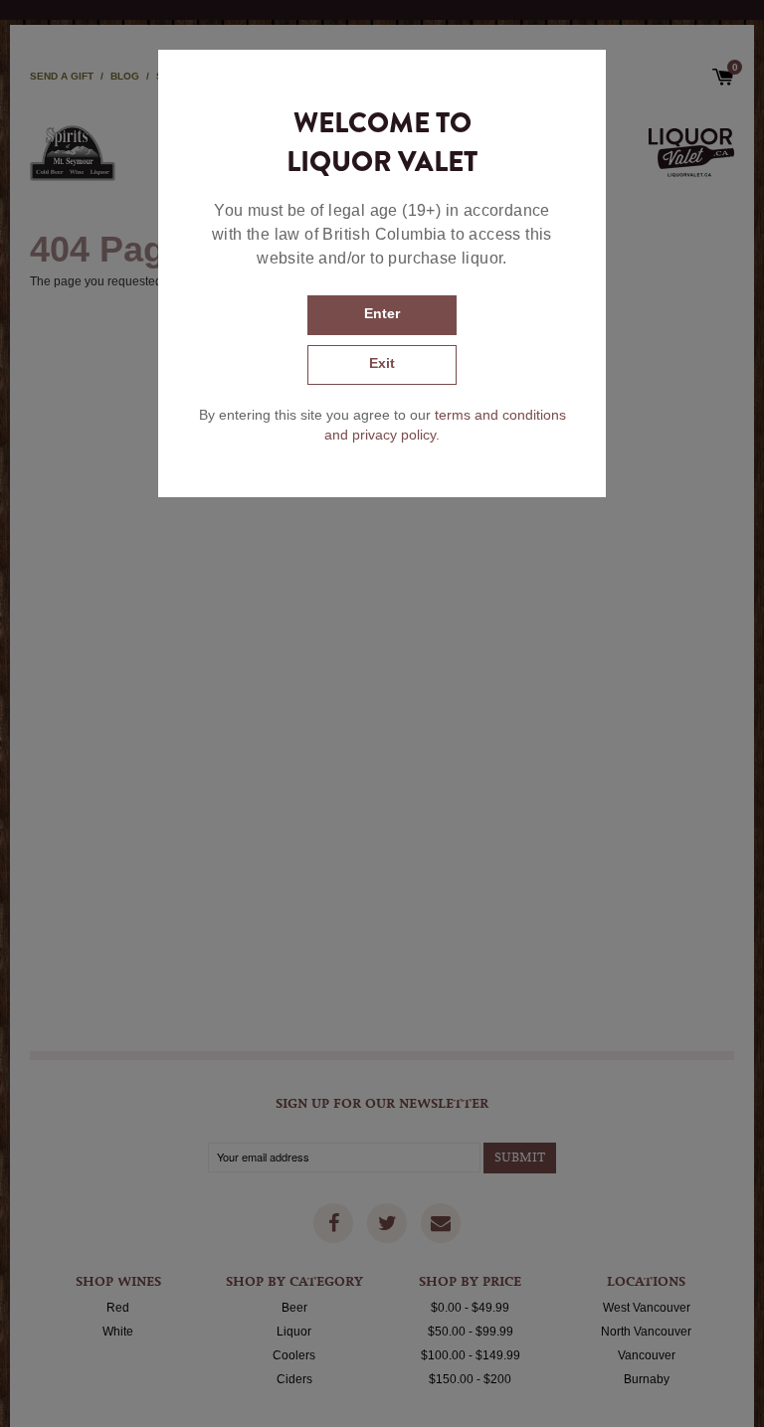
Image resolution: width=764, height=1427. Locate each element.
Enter (382, 313)
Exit (382, 363)
